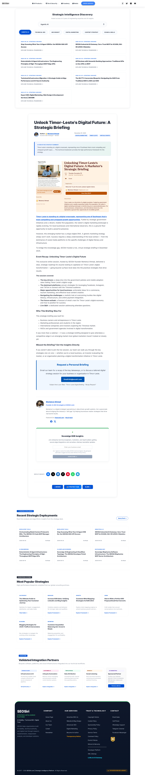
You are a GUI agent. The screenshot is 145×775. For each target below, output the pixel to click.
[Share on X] (53, 474)
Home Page (49, 717)
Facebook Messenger (119, 732)
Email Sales (116, 717)
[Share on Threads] (63, 474)
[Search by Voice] (104, 24)
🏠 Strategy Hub (72, 487)
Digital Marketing (81, 135)
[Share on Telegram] (78, 474)
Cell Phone (115, 721)
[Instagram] (130, 3)
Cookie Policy (92, 721)
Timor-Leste (94, 135)
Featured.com (59, 418)
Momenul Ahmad (53, 133)
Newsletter (49, 732)
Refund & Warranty (94, 744)
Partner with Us (116, 686)
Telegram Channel (118, 728)
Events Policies (92, 740)
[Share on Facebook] (48, 474)
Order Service (88, 3)
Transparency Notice (74, 736)
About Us (48, 721)
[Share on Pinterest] (68, 474)
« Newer (57, 487)
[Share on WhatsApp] (73, 474)
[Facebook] (122, 3)
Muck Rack (69, 418)
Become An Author (73, 732)
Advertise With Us (72, 717)
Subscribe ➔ (72, 456)
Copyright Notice (93, 717)
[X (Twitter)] (126, 3)
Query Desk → (122, 518)
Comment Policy (93, 736)
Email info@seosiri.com (73, 379)
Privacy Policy (92, 728)
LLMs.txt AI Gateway (95, 757)
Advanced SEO (71, 725)
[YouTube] (135, 3)
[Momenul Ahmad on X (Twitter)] (55, 422)
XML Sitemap (92, 754)
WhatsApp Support (118, 725)
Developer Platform (94, 750)
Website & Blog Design (74, 721)
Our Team (49, 725)
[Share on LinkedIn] (58, 474)
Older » (88, 487)
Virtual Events (105, 135)
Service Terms (92, 732)
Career (48, 728)
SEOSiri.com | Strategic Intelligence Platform (40, 770)
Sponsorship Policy (94, 725)
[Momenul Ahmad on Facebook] (51, 422)
